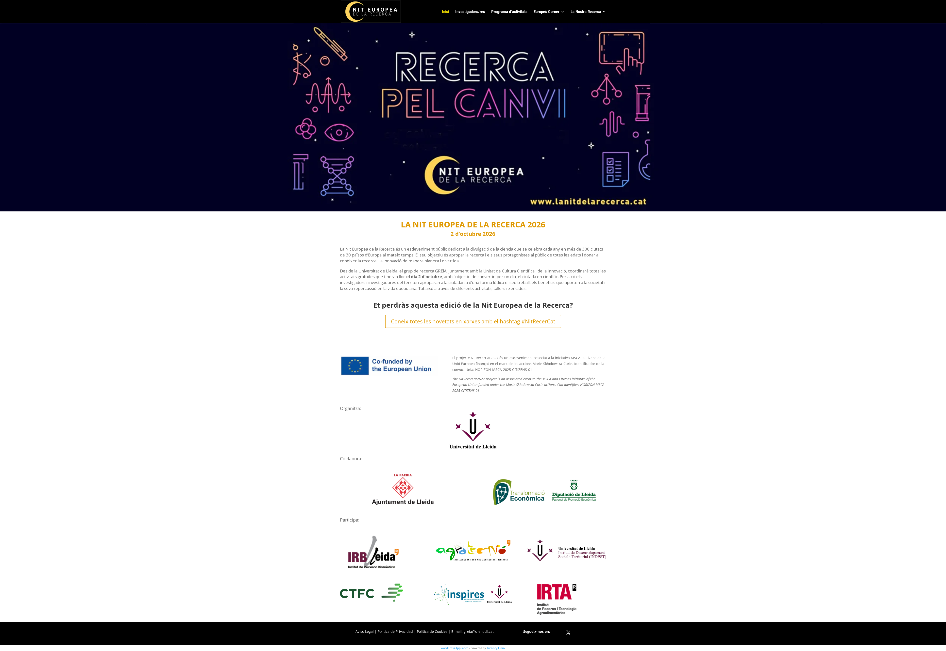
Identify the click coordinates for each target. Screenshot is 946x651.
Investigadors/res (470, 12)
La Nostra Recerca (586, 12)
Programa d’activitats (509, 12)
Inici (445, 12)
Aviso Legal (364, 631)
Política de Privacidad (395, 631)
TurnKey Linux (496, 648)
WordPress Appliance (454, 648)
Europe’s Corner (546, 12)
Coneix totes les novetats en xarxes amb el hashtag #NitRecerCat (473, 321)
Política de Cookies (432, 631)
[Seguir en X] (568, 632)
